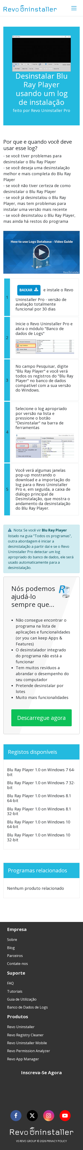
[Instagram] (48, 1115)
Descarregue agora (41, 717)
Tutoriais (14, 991)
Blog (11, 947)
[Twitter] (32, 1115)
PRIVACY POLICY (57, 1141)
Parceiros (15, 955)
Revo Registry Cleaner (25, 1035)
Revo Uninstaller (21, 1026)
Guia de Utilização (22, 999)
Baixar (25, 290)
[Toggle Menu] (73, 8)
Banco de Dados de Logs (27, 1007)
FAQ (10, 983)
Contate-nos (17, 963)
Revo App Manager (23, 1059)
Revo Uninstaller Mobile (27, 1042)
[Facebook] (15, 1115)
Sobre (12, 939)
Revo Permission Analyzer (28, 1050)
